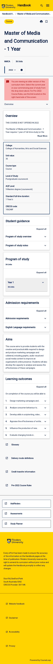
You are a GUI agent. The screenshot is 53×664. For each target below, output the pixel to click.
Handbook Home (8, 14)
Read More (42, 136)
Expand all (41, 229)
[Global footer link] (15, 542)
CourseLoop (45, 660)
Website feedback (16, 604)
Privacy (12, 646)
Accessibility (14, 632)
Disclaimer (13, 618)
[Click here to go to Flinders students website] (8, 7)
